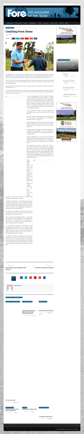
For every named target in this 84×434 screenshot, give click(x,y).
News (7, 407)
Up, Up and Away (10, 400)
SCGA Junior (12, 27)
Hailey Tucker (9, 34)
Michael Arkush (66, 89)
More (66, 23)
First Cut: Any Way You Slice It (44, 267)
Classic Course (53, 23)
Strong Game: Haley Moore (46, 310)
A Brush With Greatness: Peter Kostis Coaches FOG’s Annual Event (29, 312)
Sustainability (33, 23)
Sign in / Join (76, 4)
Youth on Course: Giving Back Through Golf (12, 409)
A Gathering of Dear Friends (69, 94)
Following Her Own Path (68, 81)
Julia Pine (16, 412)
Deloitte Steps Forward (68, 87)
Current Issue (9, 23)
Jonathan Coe (16, 402)
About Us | (67, 429)
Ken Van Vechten (67, 96)
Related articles (9, 297)
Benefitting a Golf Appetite (29, 409)
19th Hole (45, 23)
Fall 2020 (7, 27)
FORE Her (61, 23)
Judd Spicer (33, 315)
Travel (40, 23)
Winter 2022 (30, 301)
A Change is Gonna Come (45, 416)
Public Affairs (46, 407)
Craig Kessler (50, 418)
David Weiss (66, 76)
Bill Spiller (62, 62)
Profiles (25, 23)
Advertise (76, 429)
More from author (18, 297)
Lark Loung (65, 74)
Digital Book (18, 23)
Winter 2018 (18, 301)
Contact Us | (72, 429)
